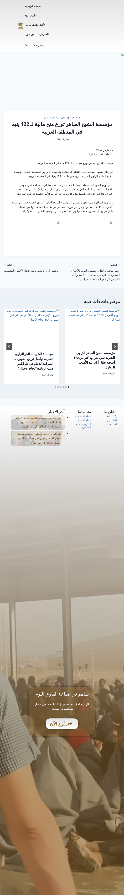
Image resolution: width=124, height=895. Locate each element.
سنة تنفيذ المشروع (51, 117)
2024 (78, 117)
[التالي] (9, 346)
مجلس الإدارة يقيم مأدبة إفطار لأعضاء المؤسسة (31, 268)
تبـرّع (20, 26)
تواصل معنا (38, 45)
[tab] (68, 387)
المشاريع (31, 15)
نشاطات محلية (82, 420)
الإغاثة (71, 117)
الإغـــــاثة (112, 416)
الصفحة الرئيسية (33, 6)
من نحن (30, 34)
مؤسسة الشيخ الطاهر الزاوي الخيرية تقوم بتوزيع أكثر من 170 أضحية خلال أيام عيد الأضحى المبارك (94, 360)
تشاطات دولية (83, 416)
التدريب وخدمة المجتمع (82, 426)
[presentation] (92, 327)
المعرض (44, 34)
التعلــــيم (112, 420)
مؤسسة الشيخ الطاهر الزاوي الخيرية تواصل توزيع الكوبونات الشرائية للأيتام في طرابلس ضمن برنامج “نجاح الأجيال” (34, 361)
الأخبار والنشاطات (35, 24)
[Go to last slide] (115, 346)
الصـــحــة (112, 424)
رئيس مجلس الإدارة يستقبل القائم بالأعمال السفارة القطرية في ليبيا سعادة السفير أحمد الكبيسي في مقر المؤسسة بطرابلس (95, 272)
